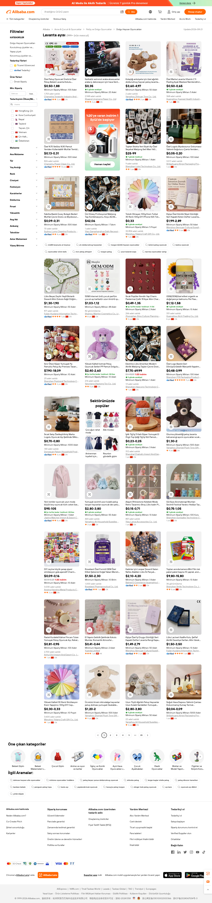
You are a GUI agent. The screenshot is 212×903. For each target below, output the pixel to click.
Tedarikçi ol (176, 815)
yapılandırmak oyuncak (87, 787)
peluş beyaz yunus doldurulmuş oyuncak (100, 780)
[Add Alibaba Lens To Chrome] (48, 875)
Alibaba (46, 29)
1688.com (74, 889)
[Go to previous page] (98, 735)
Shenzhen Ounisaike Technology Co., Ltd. (184, 517)
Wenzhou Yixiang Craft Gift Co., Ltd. (143, 234)
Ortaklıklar (175, 839)
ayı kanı (168, 787)
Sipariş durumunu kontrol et (184, 827)
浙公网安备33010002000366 (156, 898)
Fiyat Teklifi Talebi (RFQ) (99, 825)
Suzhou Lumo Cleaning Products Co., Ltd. (61, 231)
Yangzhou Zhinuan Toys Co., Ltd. (141, 96)
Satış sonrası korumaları (58, 833)
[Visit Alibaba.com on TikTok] (204, 852)
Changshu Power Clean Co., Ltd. (59, 164)
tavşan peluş (106, 252)
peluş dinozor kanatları (188, 780)
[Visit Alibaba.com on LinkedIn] (179, 852)
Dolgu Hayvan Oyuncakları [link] (129, 29)
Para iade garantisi (56, 821)
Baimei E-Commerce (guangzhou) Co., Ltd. (143, 582)
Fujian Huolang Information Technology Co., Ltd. (61, 313)
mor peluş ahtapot (84, 252)
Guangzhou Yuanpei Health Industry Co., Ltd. (184, 99)
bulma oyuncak (182, 245)
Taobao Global (119, 889)
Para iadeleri (135, 833)
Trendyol (139, 889)
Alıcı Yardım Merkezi (139, 815)
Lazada (106, 889)
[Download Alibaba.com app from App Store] (172, 875)
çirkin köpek (18, 794)
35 (141, 735)
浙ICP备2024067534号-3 (185, 898)
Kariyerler (10, 833)
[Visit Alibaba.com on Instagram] (191, 852)
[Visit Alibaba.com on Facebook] (173, 852)
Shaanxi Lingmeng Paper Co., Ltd (100, 99)
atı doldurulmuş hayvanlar (90, 245)
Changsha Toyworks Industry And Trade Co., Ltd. (61, 96)
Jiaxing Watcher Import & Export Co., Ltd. (61, 517)
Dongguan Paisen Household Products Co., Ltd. (61, 451)
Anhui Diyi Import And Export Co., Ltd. (61, 654)
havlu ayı (64, 787)
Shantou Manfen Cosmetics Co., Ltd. (102, 313)
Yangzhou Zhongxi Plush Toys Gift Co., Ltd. (184, 447)
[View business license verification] (134, 898)
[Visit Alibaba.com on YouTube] (197, 852)
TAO (130, 889)
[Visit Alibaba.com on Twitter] (185, 852)
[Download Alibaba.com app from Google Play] (195, 875)
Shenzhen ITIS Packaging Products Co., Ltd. (184, 377)
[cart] (160, 12)
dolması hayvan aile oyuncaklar (26, 780)
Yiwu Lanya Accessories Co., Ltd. (141, 521)
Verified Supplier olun (181, 833)
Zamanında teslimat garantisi (61, 827)
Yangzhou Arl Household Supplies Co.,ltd (102, 521)
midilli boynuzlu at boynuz (59, 245)
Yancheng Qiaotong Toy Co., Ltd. (100, 383)
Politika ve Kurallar (56, 845)
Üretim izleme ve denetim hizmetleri (64, 839)
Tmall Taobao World (90, 889)
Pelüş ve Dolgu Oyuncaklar (99, 29)
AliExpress (62, 889)
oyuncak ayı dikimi (189, 787)
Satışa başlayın (178, 821)
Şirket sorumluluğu (15, 827)
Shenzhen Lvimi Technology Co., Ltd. (143, 166)
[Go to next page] (147, 735)
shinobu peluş (133, 780)
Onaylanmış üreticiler (98, 819)
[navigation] (23, 382)
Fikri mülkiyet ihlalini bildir (142, 839)
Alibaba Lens (22, 875)
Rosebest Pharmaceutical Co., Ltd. (101, 586)
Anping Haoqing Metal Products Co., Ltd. (61, 589)
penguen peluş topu (43, 787)
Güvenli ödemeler (55, 815)
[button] (122, 12)
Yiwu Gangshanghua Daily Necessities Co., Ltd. (102, 231)
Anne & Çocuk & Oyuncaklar (67, 29)
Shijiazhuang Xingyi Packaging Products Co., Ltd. (184, 164)
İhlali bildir (134, 845)
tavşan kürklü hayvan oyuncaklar (125, 245)
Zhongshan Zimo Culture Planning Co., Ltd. (143, 316)
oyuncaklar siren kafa (57, 252)
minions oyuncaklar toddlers (61, 780)
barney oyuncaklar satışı (156, 252)
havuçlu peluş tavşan (115, 787)
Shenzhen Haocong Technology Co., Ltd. (143, 387)
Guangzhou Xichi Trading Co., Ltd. (182, 316)
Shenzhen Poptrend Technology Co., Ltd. (61, 381)
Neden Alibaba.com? (16, 815)
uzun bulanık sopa (128, 252)
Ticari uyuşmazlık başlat (141, 827)
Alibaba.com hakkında (17, 809)
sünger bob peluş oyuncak (145, 787)
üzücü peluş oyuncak (157, 245)
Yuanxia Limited (92, 650)
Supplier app (90, 875)
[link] (208, 873)
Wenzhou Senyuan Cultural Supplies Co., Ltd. (184, 227)
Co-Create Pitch (14, 821)
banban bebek (19, 787)
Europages (151, 889)
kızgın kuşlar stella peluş (158, 780)
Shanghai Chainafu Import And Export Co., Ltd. (143, 454)
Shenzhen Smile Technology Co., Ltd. (184, 586)
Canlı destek (136, 821)
